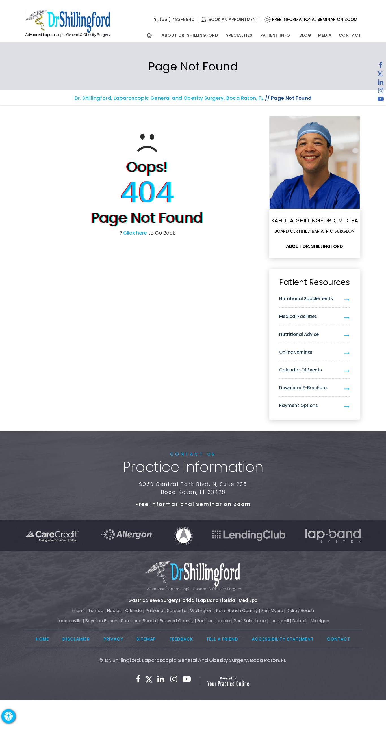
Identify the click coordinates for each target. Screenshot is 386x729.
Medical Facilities (298, 316)
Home (42, 639)
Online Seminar (296, 352)
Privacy (113, 639)
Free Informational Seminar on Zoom (314, 19)
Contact (350, 35)
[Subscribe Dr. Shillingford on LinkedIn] (381, 83)
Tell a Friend (222, 639)
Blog (305, 35)
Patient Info (275, 35)
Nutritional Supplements (306, 299)
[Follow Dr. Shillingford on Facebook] (381, 66)
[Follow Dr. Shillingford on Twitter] (380, 75)
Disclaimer (76, 639)
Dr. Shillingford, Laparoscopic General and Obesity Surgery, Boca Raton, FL (169, 98)
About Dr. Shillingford (190, 35)
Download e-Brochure (303, 388)
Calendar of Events (300, 370)
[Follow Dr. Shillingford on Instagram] (381, 92)
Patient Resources (314, 282)
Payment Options (298, 405)
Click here (135, 233)
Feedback (181, 639)
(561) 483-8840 (176, 19)
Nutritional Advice (299, 334)
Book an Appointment (233, 19)
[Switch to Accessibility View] (8, 716)
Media (325, 35)
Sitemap (146, 639)
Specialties (239, 35)
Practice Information (193, 467)
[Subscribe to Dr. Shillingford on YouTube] (381, 100)
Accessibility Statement (283, 639)
